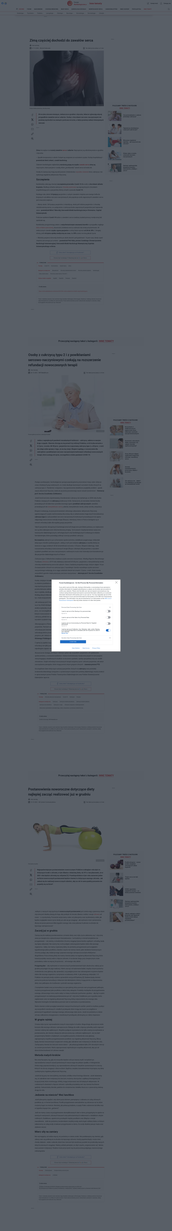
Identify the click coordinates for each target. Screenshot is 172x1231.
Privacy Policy (96, 648)
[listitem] (86, 607)
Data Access (86, 648)
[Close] (117, 583)
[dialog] (86, 615)
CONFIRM (73, 641)
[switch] (108, 611)
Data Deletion (76, 648)
